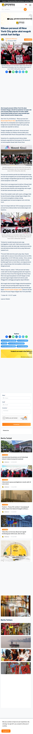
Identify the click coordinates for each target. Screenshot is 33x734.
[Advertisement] (16, 90)
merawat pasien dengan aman (13, 289)
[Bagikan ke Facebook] (6, 72)
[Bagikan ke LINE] (13, 72)
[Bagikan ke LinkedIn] (16, 72)
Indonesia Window (11, 38)
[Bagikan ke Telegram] (23, 72)
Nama (4, 395)
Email (3, 402)
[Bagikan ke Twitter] (10, 72)
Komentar (5, 408)
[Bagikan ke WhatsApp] (26, 72)
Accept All (6, 731)
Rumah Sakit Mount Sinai (8, 120)
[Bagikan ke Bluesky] (20, 72)
